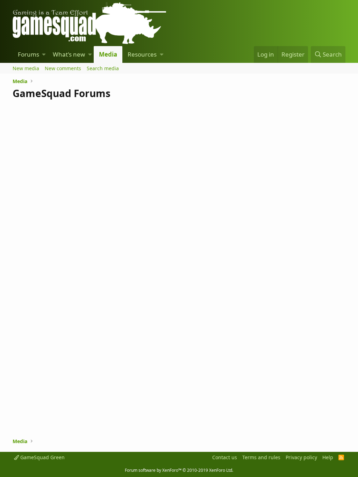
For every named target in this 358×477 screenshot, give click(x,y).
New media (26, 68)
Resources (142, 54)
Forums (28, 54)
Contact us (224, 457)
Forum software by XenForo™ (179, 470)
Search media (103, 68)
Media (108, 54)
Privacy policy (301, 457)
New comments (63, 68)
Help (327, 457)
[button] (44, 54)
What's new (69, 54)
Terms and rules (261, 457)
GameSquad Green (42, 457)
